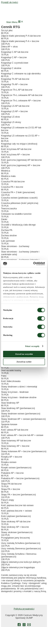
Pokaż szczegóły (32, 346)
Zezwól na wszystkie (24, 354)
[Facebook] (19, 625)
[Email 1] (29, 625)
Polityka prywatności (24, 609)
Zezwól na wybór (24, 362)
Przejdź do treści (9, 2)
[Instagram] (24, 625)
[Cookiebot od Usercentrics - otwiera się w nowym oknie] (34, 263)
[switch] (41, 318)
